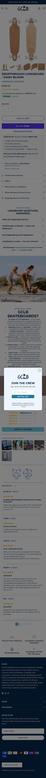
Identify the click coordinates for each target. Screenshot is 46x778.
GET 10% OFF (23, 396)
